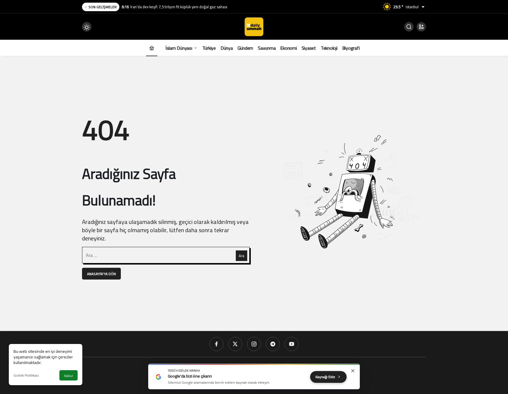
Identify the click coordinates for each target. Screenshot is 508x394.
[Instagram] (254, 344)
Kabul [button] (68, 375)
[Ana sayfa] (151, 48)
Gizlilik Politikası (26, 375)
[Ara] (409, 26)
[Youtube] (292, 344)
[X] (235, 344)
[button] (421, 26)
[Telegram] (273, 344)
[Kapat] (353, 371)
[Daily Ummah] (254, 26)
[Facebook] (216, 344)
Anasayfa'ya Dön (101, 273)
